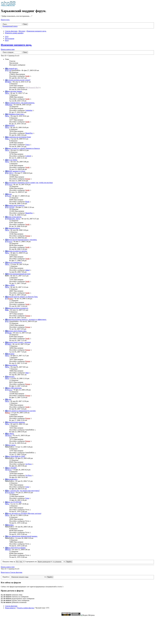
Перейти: (6, 577)
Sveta (27, 487)
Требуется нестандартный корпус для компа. (21, 240)
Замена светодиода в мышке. (15, 548)
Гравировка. (9, 525)
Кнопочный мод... (11, 479)
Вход (7, 40)
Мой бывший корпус (12, 228)
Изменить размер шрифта (14, 33)
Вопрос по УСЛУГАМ (13, 502)
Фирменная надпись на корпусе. (16, 308)
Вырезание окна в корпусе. (15, 205)
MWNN (8, 549)
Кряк (7, 310)
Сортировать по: (31, 561)
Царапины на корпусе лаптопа (16, 251)
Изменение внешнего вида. (36, 31)
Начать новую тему (8, 49)
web (9, 196)
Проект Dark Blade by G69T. (15, 456)
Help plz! (8, 399)
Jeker (27, 373)
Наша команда (10, 608)
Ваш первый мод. (11, 68)
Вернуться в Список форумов (11, 572)
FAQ (6, 36)
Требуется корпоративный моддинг (18, 274)
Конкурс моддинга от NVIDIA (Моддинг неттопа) (23, 513)
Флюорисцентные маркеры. (15, 422)
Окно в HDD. (10, 285)
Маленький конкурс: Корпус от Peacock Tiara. (21, 297)
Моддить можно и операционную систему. (20, 411)
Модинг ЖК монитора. (13, 388)
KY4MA (8, 82)
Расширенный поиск (10, 26)
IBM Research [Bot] (32, 87)
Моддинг (22, 31)
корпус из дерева (11, 160)
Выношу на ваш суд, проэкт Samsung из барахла (22, 148)
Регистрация (9, 38)
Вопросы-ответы (11, 365)
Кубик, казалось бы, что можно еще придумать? (22, 491)
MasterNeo (29, 133)
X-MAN (28, 156)
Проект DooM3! (11, 468)
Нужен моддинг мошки (13, 91)
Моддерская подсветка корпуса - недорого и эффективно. (25, 319)
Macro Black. (9, 433)
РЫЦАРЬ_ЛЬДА (14, 219)
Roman (27, 179)
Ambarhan (8, 105)
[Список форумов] (8, 6)
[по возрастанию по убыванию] (62, 561)
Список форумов (11, 31)
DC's (11, 173)
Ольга (7, 139)
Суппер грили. (10, 445)
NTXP (12, 207)
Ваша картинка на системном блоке (18, 137)
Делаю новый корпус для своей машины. (20, 103)
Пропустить (5, 20)
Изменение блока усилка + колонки (18, 342)
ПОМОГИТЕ (10, 125)
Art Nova (8, 435)
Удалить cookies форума (25, 608)
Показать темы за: (9, 561)
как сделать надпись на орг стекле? (17, 80)
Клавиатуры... (10, 376)
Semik (27, 76)
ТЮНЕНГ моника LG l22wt (15, 171)
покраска (8, 194)
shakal (27, 270)
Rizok (27, 201)
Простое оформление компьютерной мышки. (21, 536)
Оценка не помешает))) (13, 262)
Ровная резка (9, 354)
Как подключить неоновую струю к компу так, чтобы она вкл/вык (29, 182)
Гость (7, 93)
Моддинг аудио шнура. (13, 217)
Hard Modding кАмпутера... (15, 114)
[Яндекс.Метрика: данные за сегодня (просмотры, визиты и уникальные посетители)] (88, 615)
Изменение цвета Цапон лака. (16, 331)
